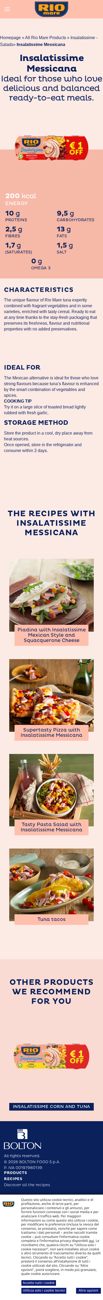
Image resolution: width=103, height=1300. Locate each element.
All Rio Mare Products (45, 37)
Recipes (13, 1179)
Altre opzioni (88, 1290)
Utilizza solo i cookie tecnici (44, 1290)
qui (91, 1240)
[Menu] (7, 9)
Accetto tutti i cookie (39, 1282)
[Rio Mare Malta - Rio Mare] (51, 9)
